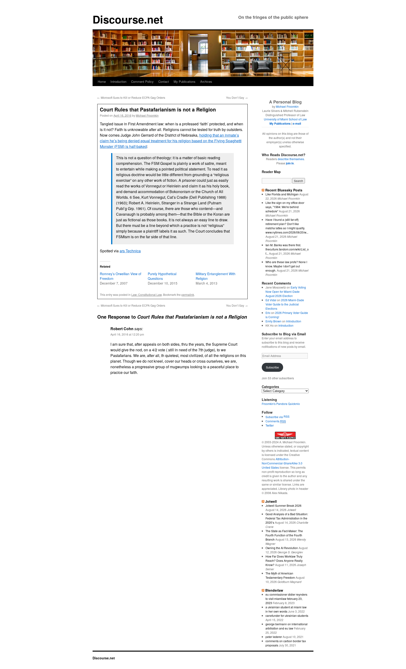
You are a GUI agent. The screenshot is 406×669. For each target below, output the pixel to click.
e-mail (297, 123)
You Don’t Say (237, 97)
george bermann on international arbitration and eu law (286, 626)
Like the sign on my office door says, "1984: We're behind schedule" (284, 207)
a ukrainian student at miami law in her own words (286, 609)
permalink (187, 295)
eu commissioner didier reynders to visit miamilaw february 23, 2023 (286, 598)
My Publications (184, 81)
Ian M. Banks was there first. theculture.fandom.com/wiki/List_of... (287, 249)
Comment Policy (142, 81)
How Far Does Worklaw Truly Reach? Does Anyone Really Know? (284, 560)
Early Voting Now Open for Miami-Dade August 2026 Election (285, 291)
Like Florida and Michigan (282, 194)
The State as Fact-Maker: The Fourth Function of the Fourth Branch (284, 535)
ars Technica (130, 250)
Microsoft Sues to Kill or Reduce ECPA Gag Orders (131, 97)
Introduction (118, 81)
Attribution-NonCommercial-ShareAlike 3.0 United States (282, 463)
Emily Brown (273, 321)
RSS (286, 416)
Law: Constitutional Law (146, 295)
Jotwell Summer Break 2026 (283, 505)
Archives (206, 81)
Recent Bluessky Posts (283, 190)
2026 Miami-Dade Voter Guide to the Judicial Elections (284, 304)
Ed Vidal (270, 300)
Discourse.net (128, 19)
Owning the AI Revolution (281, 548)
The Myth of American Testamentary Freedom (280, 575)
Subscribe (272, 367)
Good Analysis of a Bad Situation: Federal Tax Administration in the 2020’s (286, 518)
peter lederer (273, 637)
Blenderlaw (274, 590)
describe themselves (291, 159)
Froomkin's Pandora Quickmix (281, 404)
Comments (275, 421)
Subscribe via (274, 417)
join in (290, 163)
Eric (267, 313)
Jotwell (271, 501)
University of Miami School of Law (285, 119)
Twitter (269, 425)
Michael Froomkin (147, 115)
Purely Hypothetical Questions (162, 276)
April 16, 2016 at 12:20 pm (127, 334)
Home (102, 81)
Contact (163, 81)
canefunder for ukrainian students (286, 616)
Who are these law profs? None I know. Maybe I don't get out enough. (286, 266)
